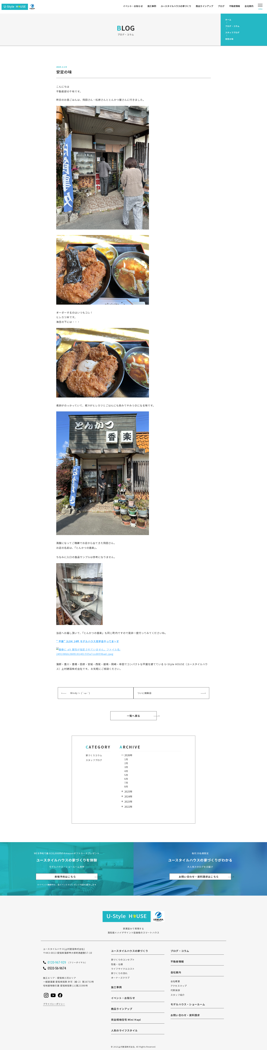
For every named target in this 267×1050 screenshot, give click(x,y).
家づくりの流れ (119, 973)
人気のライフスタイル (124, 1030)
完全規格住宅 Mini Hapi (126, 1019)
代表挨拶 (175, 990)
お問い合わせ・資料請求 (185, 1015)
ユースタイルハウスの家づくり (176, 6)
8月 (126, 786)
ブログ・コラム (180, 951)
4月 (126, 771)
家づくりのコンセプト (123, 959)
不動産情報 (234, 6)
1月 (126, 759)
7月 (126, 782)
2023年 (128, 801)
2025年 (128, 791)
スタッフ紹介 (178, 994)
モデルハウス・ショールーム (188, 1004)
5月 (126, 774)
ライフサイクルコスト (123, 968)
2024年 (128, 796)
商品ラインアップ (204, 6)
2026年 (128, 755)
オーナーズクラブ (120, 977)
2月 (126, 763)
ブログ (221, 6)
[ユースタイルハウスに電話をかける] (71, 962)
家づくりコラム (94, 755)
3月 (126, 767)
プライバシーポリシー (54, 1003)
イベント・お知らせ (133, 6)
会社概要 (175, 981)
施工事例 (151, 6)
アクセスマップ (179, 985)
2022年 (128, 806)
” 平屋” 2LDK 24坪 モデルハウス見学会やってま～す (87, 641)
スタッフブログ (94, 760)
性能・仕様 (117, 964)
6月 (126, 778)
